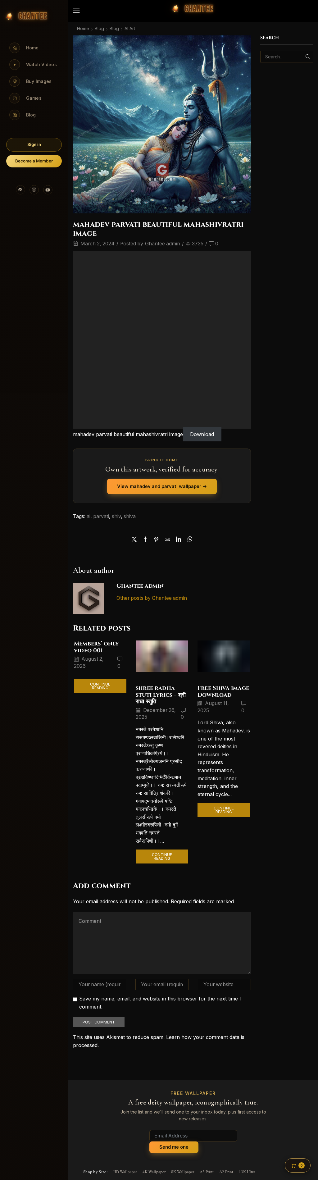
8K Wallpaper (182, 1171)
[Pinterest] (20, 189)
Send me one (174, 1147)
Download (202, 434)
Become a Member (34, 160)
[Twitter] (136, 540)
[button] (76, 10)
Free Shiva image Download (223, 691)
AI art (130, 28)
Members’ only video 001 (96, 647)
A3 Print (207, 1171)
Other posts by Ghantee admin (151, 598)
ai (88, 516)
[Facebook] (145, 540)
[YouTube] (47, 189)
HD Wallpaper (125, 1171)
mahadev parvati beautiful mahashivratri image (128, 434)
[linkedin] (178, 540)
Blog (99, 28)
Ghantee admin (162, 244)
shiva (130, 516)
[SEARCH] (307, 56)
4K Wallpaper (154, 1171)
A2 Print (226, 1171)
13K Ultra (247, 1171)
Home (83, 28)
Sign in (34, 144)
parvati (101, 516)
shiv (116, 516)
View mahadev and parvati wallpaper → (162, 486)
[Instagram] (34, 189)
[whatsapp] (188, 540)
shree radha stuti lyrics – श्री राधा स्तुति (161, 695)
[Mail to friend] (167, 540)
